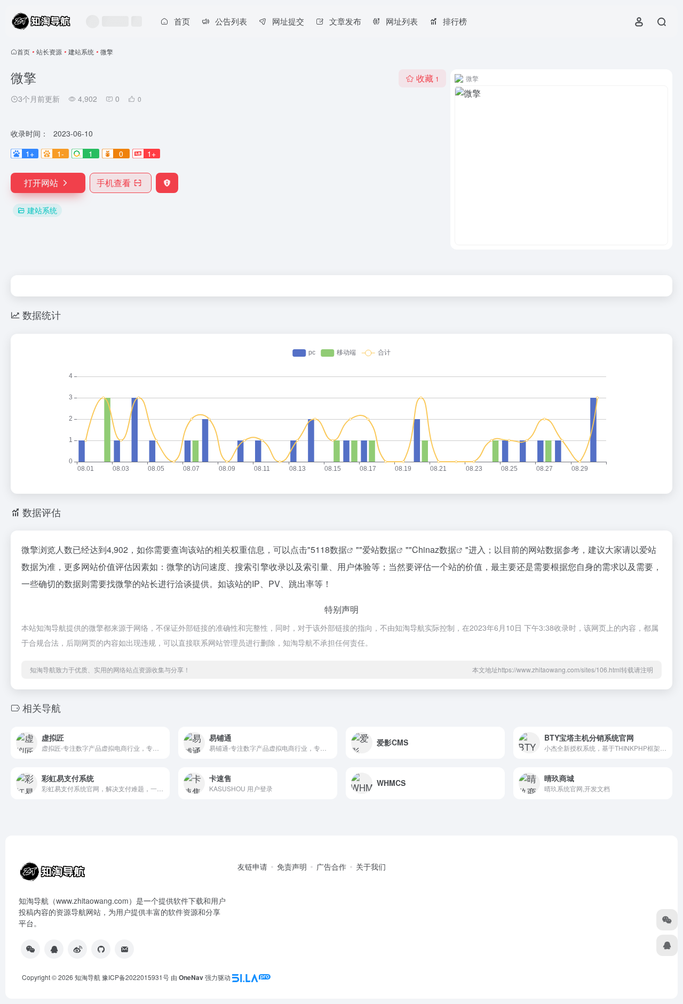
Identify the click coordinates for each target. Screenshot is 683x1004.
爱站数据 (379, 549)
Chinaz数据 (434, 549)
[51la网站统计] (251, 977)
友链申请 (252, 866)
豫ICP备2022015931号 (135, 977)
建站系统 (81, 51)
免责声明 (292, 866)
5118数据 (329, 549)
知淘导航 (87, 977)
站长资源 (49, 51)
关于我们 (371, 866)
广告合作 (331, 866)
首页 (23, 51)
